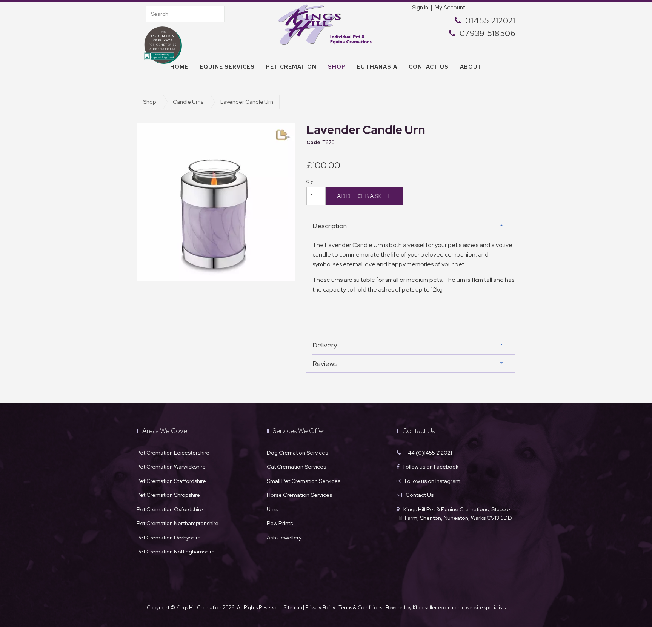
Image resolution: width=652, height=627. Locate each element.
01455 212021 (490, 20)
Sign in (420, 7)
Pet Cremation (291, 66)
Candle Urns (188, 101)
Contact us (429, 66)
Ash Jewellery (284, 537)
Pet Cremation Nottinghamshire (176, 551)
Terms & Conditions (361, 607)
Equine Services (227, 66)
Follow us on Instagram (432, 480)
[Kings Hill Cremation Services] (326, 24)
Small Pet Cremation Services (303, 480)
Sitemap (293, 607)
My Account (450, 7)
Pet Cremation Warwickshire (171, 466)
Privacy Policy (320, 607)
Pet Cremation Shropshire (168, 494)
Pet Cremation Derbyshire (169, 537)
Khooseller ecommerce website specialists (459, 607)
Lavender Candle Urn (246, 101)
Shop (337, 66)
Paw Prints (280, 523)
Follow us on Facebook (430, 466)
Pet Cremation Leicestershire (173, 452)
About (471, 66)
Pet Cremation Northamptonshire (177, 523)
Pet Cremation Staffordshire (171, 480)
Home (179, 66)
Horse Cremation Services (299, 494)
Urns (272, 509)
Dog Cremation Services (297, 452)
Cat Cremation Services (296, 466)
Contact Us (420, 494)
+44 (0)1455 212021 (428, 452)
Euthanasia (377, 66)
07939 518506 (487, 33)
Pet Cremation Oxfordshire (170, 509)
